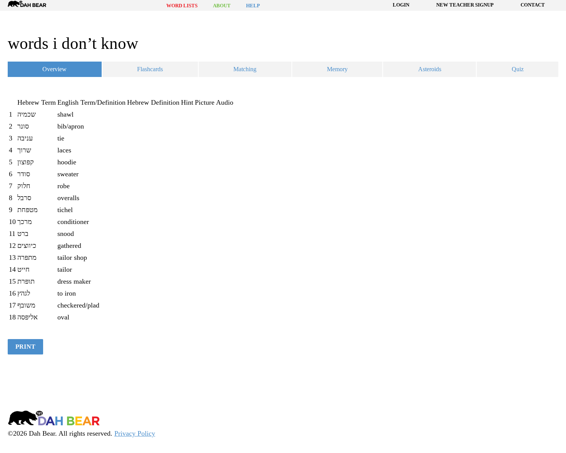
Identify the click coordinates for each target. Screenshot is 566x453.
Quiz (518, 69)
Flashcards (150, 69)
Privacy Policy (134, 433)
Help (253, 5)
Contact (533, 4)
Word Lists (182, 5)
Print (25, 346)
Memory (337, 69)
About (222, 5)
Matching (244, 69)
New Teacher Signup (465, 4)
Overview (54, 69)
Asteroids (429, 69)
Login (401, 4)
